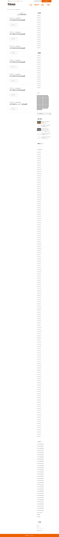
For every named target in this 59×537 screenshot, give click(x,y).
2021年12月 (39, 269)
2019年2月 (39, 323)
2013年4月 (39, 421)
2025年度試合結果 (40, 506)
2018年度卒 (45, 99)
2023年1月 (39, 241)
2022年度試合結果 (40, 493)
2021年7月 (39, 278)
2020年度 (39, 28)
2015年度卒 (39, 98)
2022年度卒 (45, 102)
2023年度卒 (39, 103)
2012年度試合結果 (40, 450)
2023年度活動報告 (40, 495)
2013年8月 (39, 417)
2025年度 (39, 17)
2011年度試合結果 (40, 446)
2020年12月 (39, 291)
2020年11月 (39, 293)
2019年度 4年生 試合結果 (17, 48)
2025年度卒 (39, 105)
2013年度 (39, 43)
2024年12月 (39, 192)
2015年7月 (39, 391)
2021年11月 (39, 271)
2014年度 (39, 41)
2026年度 (39, 15)
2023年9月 (39, 224)
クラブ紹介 (30, 5)
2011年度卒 (39, 95)
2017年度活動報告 (40, 469)
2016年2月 (39, 380)
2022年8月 (39, 252)
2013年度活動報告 (40, 452)
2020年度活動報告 (40, 482)
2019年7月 (39, 312)
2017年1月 (39, 361)
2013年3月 (39, 423)
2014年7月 (39, 404)
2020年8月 (39, 297)
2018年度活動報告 (40, 474)
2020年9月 (39, 295)
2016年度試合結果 (40, 467)
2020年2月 (39, 303)
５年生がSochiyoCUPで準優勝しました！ (45, 122)
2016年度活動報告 (40, 465)
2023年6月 (39, 231)
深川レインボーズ (30, 535)
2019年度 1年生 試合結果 (17, 90)
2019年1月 (39, 325)
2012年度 (39, 45)
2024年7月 (39, 203)
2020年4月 (39, 299)
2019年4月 (39, 318)
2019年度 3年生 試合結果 (17, 62)
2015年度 (39, 39)
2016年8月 (39, 370)
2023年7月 (39, 229)
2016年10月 (39, 367)
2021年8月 (39, 276)
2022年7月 (39, 254)
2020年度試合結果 (40, 484)
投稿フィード (39, 526)
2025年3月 (39, 186)
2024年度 (39, 19)
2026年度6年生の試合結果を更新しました (45, 134)
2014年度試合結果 (40, 459)
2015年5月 (39, 395)
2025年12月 (39, 169)
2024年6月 (39, 205)
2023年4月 (39, 235)
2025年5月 (39, 182)
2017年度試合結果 (40, 471)
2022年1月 (39, 267)
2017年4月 (39, 355)
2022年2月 (39, 265)
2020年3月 (39, 301)
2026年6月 (39, 156)
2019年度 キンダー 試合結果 (18, 104)
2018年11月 (39, 329)
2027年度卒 (39, 106)
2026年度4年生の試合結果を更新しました (45, 138)
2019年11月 (39, 308)
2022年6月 (39, 256)
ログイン (38, 525)
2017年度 (39, 34)
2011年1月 (39, 436)
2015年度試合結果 (40, 463)
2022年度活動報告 (40, 491)
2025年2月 (39, 188)
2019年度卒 (39, 101)
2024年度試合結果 (40, 501)
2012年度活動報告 (40, 448)
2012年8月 (39, 427)
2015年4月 (39, 397)
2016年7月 (39, 372)
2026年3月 (39, 162)
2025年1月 (39, 190)
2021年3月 (39, 286)
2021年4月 (39, 284)
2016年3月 (39, 378)
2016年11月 (39, 365)
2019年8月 (39, 310)
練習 (48, 5)
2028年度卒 (45, 106)
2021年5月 (39, 282)
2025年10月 (39, 173)
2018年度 (39, 32)
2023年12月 (39, 218)
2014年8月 (39, 402)
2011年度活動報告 (40, 444)
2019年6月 (39, 314)
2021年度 (39, 26)
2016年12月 (39, 363)
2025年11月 (39, 171)
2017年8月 (39, 346)
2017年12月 (39, 342)
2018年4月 (39, 335)
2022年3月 (39, 263)
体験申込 (47, 1)
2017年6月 (39, 350)
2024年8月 (39, 201)
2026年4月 (39, 160)
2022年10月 (39, 248)
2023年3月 (39, 237)
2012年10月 (39, 425)
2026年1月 (39, 167)
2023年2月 (39, 239)
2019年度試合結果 (40, 480)
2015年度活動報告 (40, 461)
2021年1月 (39, 288)
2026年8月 (39, 152)
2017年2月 (39, 359)
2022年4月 (39, 261)
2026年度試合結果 (40, 510)
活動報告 (38, 514)
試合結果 (42, 5)
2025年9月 (39, 175)
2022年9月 (39, 250)
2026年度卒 (45, 105)
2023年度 (39, 22)
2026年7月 (39, 154)
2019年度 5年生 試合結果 (17, 34)
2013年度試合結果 (40, 454)
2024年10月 (39, 197)
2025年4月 (39, 184)
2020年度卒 (45, 101)
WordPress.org (39, 530)
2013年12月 (39, 414)
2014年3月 (39, 410)
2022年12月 (39, 244)
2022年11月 (39, 246)
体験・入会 (36, 5)
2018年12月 (39, 327)
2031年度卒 (39, 109)
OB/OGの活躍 (39, 512)
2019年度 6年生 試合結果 (17, 20)
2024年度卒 (45, 103)
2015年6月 (39, 393)
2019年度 (39, 30)
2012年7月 (39, 429)
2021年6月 (39, 280)
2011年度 (38, 47)
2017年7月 (39, 348)
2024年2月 (39, 214)
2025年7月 (39, 177)
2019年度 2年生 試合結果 (17, 76)
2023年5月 (39, 233)
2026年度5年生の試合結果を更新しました (45, 126)
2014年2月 (39, 412)
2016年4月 (39, 376)
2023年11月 (39, 220)
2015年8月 (39, 389)
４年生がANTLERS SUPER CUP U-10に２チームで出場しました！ (45, 130)
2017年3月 (39, 357)
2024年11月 (39, 194)
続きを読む (13, 24)
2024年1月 (39, 216)
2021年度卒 (39, 102)
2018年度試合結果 (40, 476)
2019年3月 (39, 320)
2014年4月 (39, 408)
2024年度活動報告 (40, 499)
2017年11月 (39, 344)
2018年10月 (39, 331)
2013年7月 (39, 419)
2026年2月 (39, 165)
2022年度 (39, 24)
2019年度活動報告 (40, 478)
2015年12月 (39, 382)
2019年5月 (39, 316)
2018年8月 (39, 333)
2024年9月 (39, 199)
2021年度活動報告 (40, 486)
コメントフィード (40, 528)
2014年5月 (39, 406)
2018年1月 (39, 340)
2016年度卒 (45, 98)
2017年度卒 (39, 99)
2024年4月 (39, 209)
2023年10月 (39, 222)
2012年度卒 (45, 95)
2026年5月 (39, 158)
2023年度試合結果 (40, 497)
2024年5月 (39, 207)
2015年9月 (39, 387)
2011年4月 (39, 434)
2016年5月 (39, 374)
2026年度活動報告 (40, 508)
